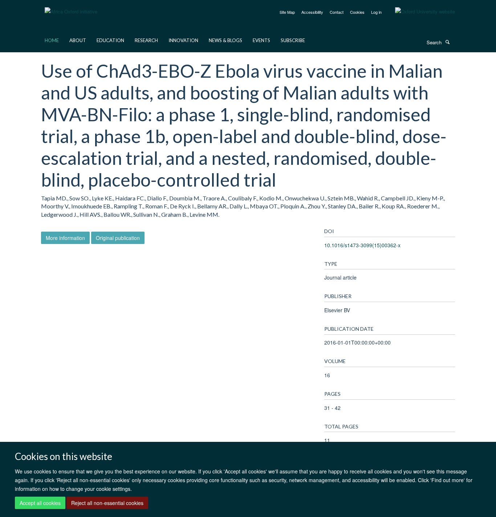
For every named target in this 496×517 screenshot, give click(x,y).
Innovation (183, 40)
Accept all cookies (40, 502)
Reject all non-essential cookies (107, 502)
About (77, 40)
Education (110, 40)
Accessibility (312, 12)
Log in (376, 12)
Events (261, 40)
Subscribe (293, 40)
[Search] (447, 42)
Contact (336, 12)
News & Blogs (225, 40)
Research (146, 40)
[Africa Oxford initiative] (71, 7)
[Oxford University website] (419, 11)
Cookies (357, 12)
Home (52, 40)
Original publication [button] (118, 237)
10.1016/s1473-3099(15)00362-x (362, 245)
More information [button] (65, 237)
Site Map (287, 12)
